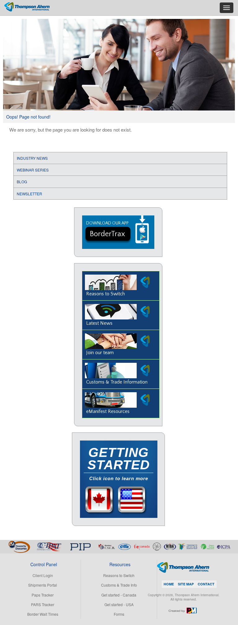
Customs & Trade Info (119, 585)
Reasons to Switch (118, 575)
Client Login (43, 575)
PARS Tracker (42, 604)
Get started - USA (119, 604)
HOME (169, 584)
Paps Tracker (43, 594)
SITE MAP (186, 584)
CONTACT (206, 584)
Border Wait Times (42, 614)
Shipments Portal (42, 585)
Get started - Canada (118, 594)
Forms (119, 614)
